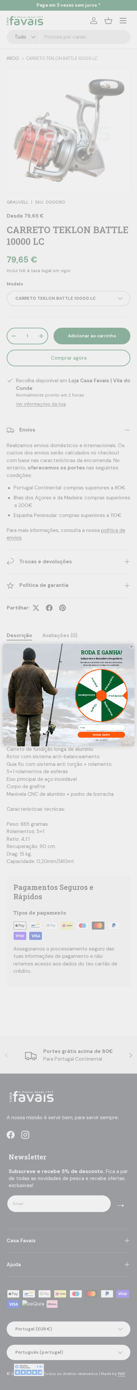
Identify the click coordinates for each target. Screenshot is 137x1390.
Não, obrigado (101, 740)
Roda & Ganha (101, 735)
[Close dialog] (131, 646)
